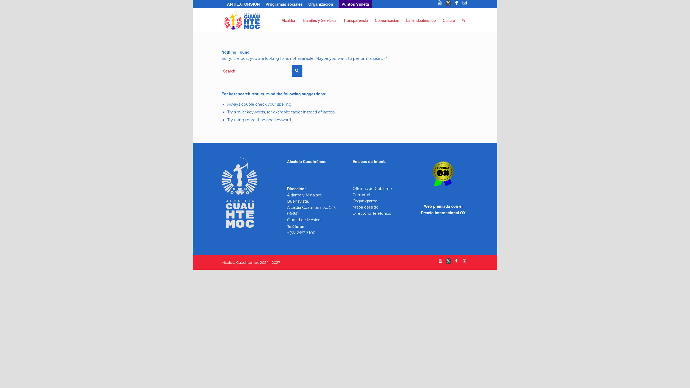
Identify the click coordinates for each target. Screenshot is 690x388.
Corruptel (361, 194)
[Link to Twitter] (448, 4)
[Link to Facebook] (456, 4)
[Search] (464, 20)
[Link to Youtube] (440, 4)
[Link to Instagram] (465, 4)
